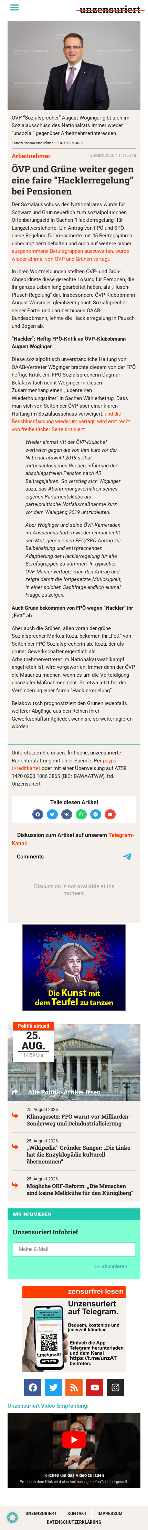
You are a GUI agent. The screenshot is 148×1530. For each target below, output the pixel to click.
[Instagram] (115, 1387)
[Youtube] (94, 1387)
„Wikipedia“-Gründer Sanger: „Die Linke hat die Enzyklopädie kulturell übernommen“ (78, 1154)
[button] (14, 7)
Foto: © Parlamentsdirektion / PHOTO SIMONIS (47, 143)
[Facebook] (32, 1387)
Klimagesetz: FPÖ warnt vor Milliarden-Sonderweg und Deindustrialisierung (78, 1120)
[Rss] (74, 1387)
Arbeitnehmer (31, 156)
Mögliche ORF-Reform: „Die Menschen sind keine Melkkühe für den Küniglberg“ (80, 1189)
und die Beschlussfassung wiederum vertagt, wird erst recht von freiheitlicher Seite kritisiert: (71, 422)
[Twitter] (53, 1387)
